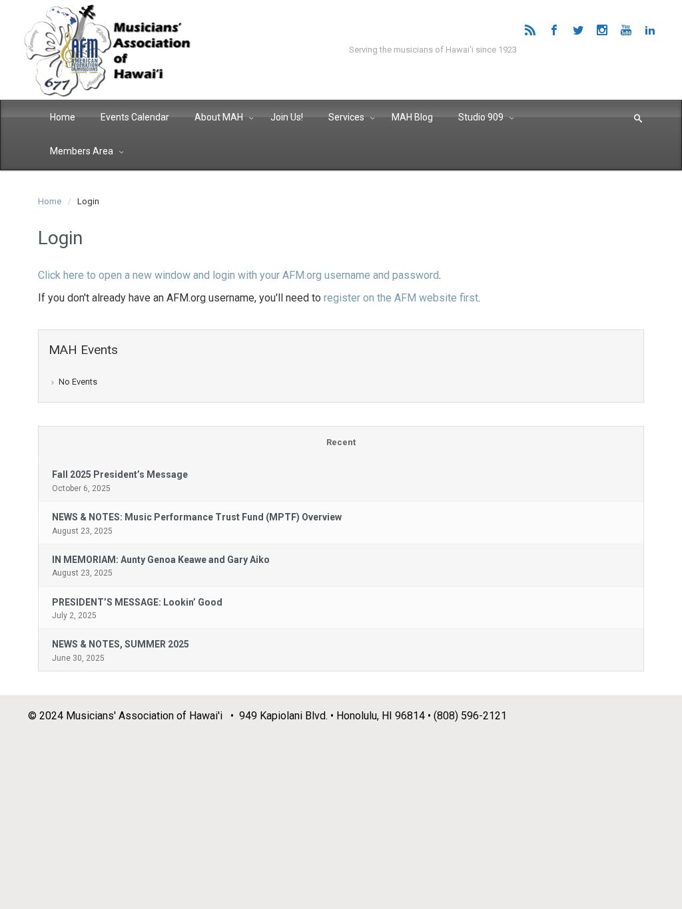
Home (49, 201)
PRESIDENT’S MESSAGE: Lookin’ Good (137, 602)
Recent (341, 442)
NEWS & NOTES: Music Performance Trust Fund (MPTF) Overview (197, 517)
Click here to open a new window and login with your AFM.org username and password (238, 275)
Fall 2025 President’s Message (120, 474)
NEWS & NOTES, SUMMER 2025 (120, 644)
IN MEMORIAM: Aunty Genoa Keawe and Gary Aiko (161, 559)
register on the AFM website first (401, 297)
